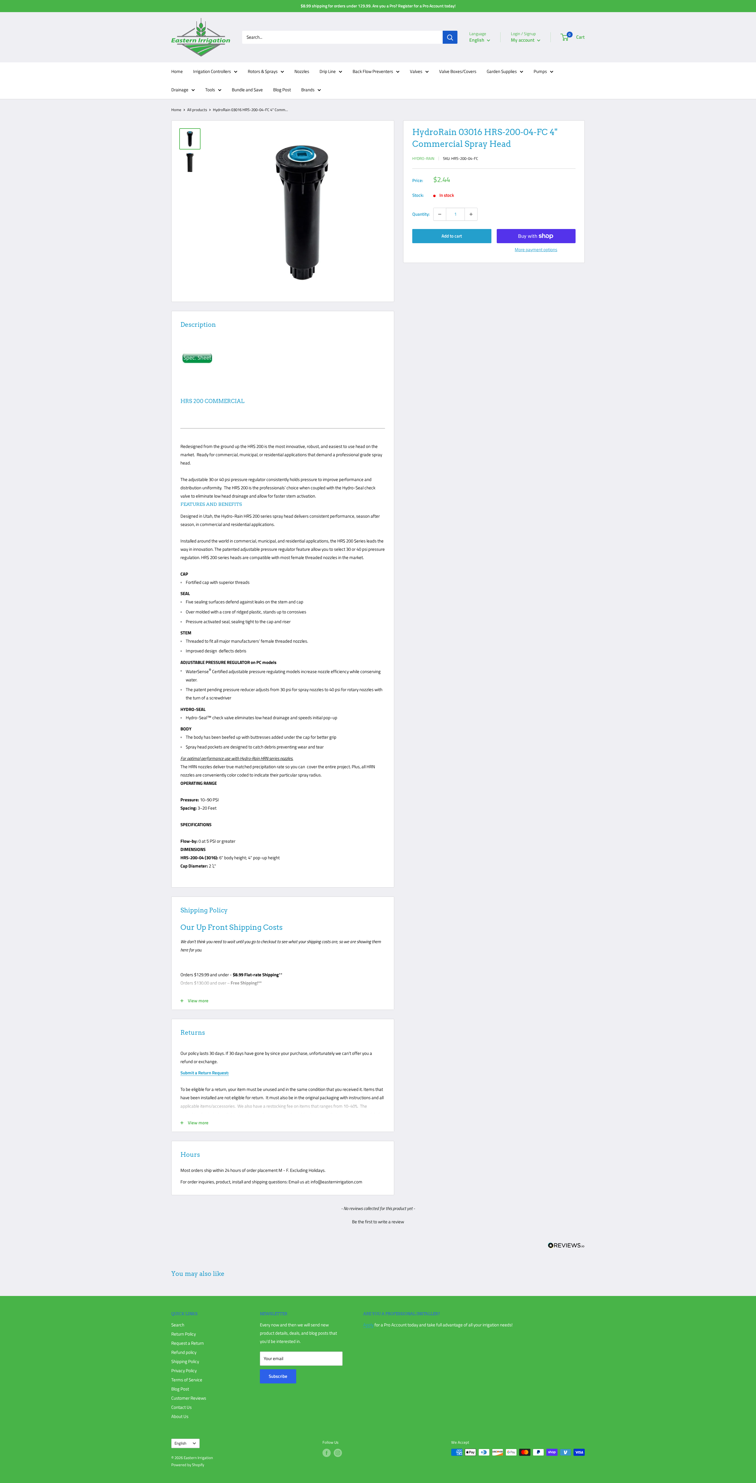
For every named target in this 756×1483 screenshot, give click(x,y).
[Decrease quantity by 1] (440, 214)
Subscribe (278, 1376)
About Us (179, 1416)
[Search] (450, 37)
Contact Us (181, 1407)
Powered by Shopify (187, 1465)
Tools (210, 89)
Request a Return (187, 1343)
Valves (416, 71)
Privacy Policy (184, 1370)
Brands (308, 89)
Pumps (540, 71)
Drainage (179, 89)
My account (523, 39)
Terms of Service (186, 1379)
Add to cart (451, 236)
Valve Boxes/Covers (457, 71)
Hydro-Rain (423, 158)
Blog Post (282, 89)
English (180, 1443)
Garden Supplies (502, 71)
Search (177, 1324)
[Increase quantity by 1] (471, 214)
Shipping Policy (185, 1361)
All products (197, 110)
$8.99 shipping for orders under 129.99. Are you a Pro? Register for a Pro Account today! (378, 6)
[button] (378, 1221)
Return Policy (183, 1334)
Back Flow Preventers (373, 71)
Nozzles (301, 71)
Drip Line (328, 71)
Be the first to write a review (378, 1222)
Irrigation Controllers (212, 71)
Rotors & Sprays (263, 71)
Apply (368, 1324)
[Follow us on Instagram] (338, 1453)
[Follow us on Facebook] (326, 1453)
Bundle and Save (247, 89)
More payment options (536, 249)
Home (177, 71)
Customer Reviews (188, 1398)
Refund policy (183, 1352)
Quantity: (421, 214)
